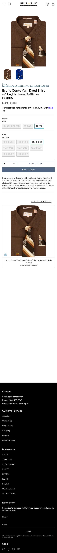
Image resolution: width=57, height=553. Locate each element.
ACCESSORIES (8, 493)
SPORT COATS (8, 464)
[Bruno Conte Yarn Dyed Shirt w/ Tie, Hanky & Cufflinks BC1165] (28, 231)
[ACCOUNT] (47, 4)
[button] (9, 4)
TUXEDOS (7, 459)
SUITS (5, 454)
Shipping (6, 430)
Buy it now (28, 170)
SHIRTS (5, 469)
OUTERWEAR (8, 489)
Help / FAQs (7, 425)
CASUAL (6, 474)
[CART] (53, 4)
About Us (6, 416)
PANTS (5, 479)
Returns (5, 435)
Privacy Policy (42, 536)
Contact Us (7, 421)
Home (4, 84)
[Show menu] (4, 4)
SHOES (5, 484)
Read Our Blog (8, 440)
